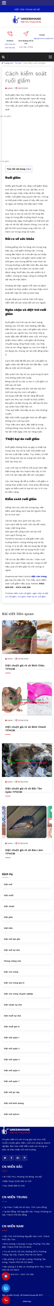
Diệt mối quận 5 (12, 1070)
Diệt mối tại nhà (12, 950)
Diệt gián (8, 917)
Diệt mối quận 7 (12, 1081)
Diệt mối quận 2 (12, 1048)
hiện (28, 169)
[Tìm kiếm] (5, 57)
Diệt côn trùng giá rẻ (14, 983)
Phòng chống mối (12, 961)
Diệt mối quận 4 (12, 1059)
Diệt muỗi (8, 895)
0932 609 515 (10, 44)
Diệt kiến (8, 928)
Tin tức (18, 63)
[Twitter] (5, 1158)
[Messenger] (6, 1276)
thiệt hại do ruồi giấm (36, 597)
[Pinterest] (24, 1158)
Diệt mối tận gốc (12, 939)
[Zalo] (6, 1288)
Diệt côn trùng (11, 972)
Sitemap (27, 1301)
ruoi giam (22, 597)
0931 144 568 (10, 48)
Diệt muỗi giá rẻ (12, 1026)
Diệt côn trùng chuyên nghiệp (18, 994)
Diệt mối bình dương (14, 1103)
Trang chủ (8, 63)
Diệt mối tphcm (11, 1114)
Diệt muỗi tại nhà (12, 1016)
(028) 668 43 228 (23, 1181)
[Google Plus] (18, 1158)
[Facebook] (11, 1158)
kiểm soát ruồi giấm (22, 593)
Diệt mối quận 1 (11, 1037)
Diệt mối (8, 884)
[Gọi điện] (6, 1300)
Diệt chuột (9, 906)
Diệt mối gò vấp (12, 1092)
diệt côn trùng (39, 576)
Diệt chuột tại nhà (13, 1005)
